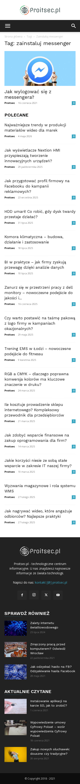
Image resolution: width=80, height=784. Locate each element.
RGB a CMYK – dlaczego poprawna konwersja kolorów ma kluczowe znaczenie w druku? (36, 379)
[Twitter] (46, 595)
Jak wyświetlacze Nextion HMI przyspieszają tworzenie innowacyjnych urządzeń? (32, 155)
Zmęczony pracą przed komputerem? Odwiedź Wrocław (47, 648)
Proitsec (9, 103)
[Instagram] (34, 594)
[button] (7, 26)
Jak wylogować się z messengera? (27, 94)
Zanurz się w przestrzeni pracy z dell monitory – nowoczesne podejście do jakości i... (38, 292)
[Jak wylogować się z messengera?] (40, 68)
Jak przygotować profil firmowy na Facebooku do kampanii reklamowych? (37, 186)
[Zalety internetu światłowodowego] (15, 628)
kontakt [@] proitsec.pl (51, 582)
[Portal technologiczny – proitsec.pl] (40, 10)
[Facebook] (22, 595)
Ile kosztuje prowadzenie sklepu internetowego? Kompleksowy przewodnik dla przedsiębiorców (34, 409)
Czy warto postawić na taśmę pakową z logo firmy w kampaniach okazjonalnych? (39, 323)
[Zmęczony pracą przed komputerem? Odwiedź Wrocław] (15, 649)
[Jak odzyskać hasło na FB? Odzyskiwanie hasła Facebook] (15, 672)
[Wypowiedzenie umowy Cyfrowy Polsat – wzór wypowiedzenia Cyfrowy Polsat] (15, 727)
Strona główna (13, 36)
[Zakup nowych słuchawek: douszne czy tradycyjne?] (15, 754)
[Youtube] (58, 595)
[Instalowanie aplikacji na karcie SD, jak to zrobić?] (15, 706)
